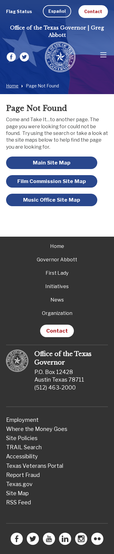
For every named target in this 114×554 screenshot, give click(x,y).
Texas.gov (19, 484)
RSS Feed (18, 502)
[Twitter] (24, 58)
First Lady (57, 273)
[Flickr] (97, 540)
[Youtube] (49, 540)
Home (12, 85)
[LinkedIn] (65, 540)
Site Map (17, 493)
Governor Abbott (57, 260)
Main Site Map (52, 163)
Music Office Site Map (51, 200)
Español (57, 11)
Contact (93, 11)
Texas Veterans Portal (34, 466)
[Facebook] (11, 58)
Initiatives (57, 286)
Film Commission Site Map (51, 181)
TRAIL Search (24, 447)
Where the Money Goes (36, 429)
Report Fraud (23, 475)
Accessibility (22, 456)
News (57, 300)
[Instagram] (81, 540)
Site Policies (21, 438)
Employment (22, 420)
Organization (57, 313)
